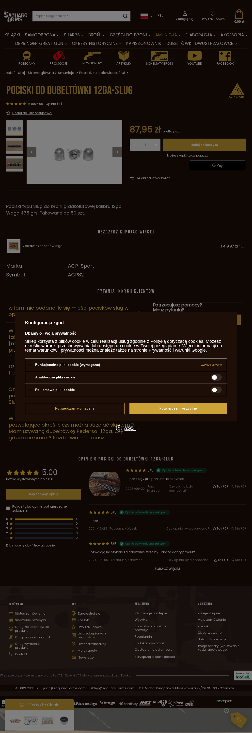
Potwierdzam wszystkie (178, 408)
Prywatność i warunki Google (177, 349)
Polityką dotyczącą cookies (176, 341)
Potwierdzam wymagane (74, 408)
